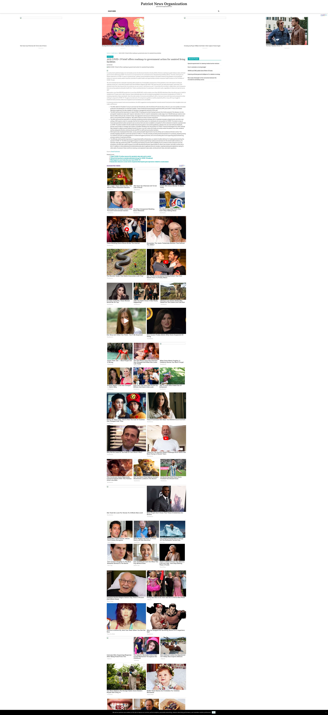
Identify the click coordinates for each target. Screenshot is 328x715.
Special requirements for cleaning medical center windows (203, 63)
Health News (112, 11)
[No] (326, 712)
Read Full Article (115, 151)
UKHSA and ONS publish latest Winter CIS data (200, 70)
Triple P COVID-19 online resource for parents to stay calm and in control (130, 156)
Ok (213, 712)
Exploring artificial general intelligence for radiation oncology (204, 74)
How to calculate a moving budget (197, 67)
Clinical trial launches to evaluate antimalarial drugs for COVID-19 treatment (131, 158)
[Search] (218, 11)
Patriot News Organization (164, 3)
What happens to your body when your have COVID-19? (125, 160)
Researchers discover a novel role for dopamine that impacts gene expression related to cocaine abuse (139, 161)
